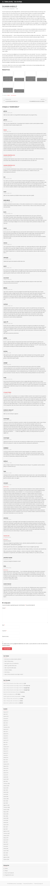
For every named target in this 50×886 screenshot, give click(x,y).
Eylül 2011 (6, 744)
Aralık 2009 (6, 777)
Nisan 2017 (6, 712)
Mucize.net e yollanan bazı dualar (10, 703)
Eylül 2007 (6, 829)
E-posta (4, 630)
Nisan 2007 (6, 839)
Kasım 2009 (6, 779)
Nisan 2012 (6, 729)
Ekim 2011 (6, 742)
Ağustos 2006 (6, 857)
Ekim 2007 (6, 826)
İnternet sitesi (5, 636)
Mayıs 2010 (6, 766)
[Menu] (3, 1)
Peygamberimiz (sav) (9, 875)
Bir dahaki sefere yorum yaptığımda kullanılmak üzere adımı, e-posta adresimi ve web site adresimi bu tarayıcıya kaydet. (25, 644)
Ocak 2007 (6, 846)
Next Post (37, 100)
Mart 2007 (6, 842)
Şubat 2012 (6, 733)
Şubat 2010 (6, 772)
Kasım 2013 (6, 716)
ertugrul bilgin (7, 392)
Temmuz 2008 (7, 807)
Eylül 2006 (6, 855)
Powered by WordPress (28, 883)
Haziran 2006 (6, 859)
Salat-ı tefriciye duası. (8, 661)
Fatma (19, 694)
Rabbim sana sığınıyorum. (9, 694)
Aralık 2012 (6, 720)
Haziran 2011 (6, 746)
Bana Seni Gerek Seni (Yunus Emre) (11, 692)
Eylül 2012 (6, 725)
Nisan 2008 (6, 814)
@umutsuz (6, 539)
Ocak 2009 (6, 794)
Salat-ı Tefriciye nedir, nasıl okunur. (11, 698)
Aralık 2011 (6, 738)
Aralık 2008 (6, 796)
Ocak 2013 (6, 718)
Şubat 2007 (6, 844)
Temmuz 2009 (7, 783)
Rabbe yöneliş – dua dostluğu (13, 1)
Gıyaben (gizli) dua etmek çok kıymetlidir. (12, 696)
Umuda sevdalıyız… (8, 670)
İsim (3, 625)
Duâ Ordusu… (7, 672)
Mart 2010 (6, 770)
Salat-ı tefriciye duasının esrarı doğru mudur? (13, 674)
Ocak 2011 (6, 755)
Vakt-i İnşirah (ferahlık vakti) (10, 667)
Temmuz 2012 (7, 727)
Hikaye (6, 870)
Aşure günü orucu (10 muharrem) (11, 663)
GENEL (8, 95)
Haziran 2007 (6, 835)
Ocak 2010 (6, 774)
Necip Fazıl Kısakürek (9, 872)
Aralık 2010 (6, 757)
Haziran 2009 (6, 785)
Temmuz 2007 (7, 833)
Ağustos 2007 (6, 831)
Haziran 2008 (6, 809)
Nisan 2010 (6, 768)
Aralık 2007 (6, 822)
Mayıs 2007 (6, 837)
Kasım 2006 (6, 850)
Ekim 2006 (6, 852)
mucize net (12, 8)
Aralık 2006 (6, 848)
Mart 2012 (6, 731)
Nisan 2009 (6, 788)
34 (17, 8)
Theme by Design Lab (38, 883)
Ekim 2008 (6, 800)
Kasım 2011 (6, 740)
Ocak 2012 (6, 735)
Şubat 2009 (6, 792)
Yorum (4, 608)
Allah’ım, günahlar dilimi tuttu (10, 665)
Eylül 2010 (6, 761)
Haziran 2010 (6, 764)
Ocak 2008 (6, 820)
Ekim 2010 (6, 759)
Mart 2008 (6, 816)
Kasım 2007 (6, 824)
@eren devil (6, 486)
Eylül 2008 (6, 803)
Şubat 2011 (6, 753)
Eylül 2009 (6, 781)
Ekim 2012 (6, 723)
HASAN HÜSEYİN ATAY (9, 155)
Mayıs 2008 (6, 811)
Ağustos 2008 (6, 805)
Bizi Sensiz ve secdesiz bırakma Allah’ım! (12, 659)
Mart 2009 (6, 790)
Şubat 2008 (6, 818)
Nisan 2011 (6, 751)
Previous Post (11, 100)
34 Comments (13, 95)
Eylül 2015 (6, 714)
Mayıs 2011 (6, 748)
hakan (5, 130)
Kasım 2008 (6, 798)
